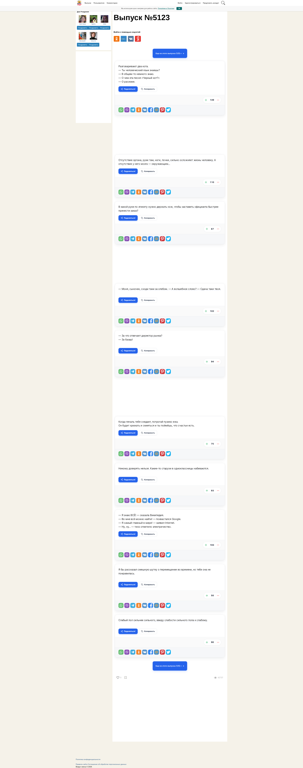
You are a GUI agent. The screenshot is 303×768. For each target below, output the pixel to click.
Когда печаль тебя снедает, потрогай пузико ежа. (148, 421)
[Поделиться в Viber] (126, 109)
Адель (93, 24)
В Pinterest (162, 109)
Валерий (82, 41)
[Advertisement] (93, 86)
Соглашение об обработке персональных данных (107, 764)
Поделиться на (156, 109)
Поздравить (82, 28)
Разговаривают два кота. (133, 66)
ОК (179, 8)
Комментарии (112, 3)
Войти (180, 3)
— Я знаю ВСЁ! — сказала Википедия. (141, 515)
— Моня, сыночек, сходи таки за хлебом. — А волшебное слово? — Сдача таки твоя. (169, 288)
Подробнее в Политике (166, 8)
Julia (104, 24)
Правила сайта (81, 764)
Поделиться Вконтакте (144, 109)
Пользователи (99, 3)
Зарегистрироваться (193, 3)
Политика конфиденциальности (88, 759)
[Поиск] (223, 3)
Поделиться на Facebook (150, 109)
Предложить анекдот (211, 3)
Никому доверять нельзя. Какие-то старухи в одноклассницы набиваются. (163, 468)
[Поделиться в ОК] (138, 109)
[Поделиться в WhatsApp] (120, 109)
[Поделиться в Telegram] (132, 109)
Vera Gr (93, 41)
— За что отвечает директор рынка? (140, 335)
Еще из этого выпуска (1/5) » (169, 53)
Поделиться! (129, 89)
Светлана (82, 24)
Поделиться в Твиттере (168, 109)
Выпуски (88, 3)
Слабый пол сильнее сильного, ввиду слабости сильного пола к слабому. (163, 620)
